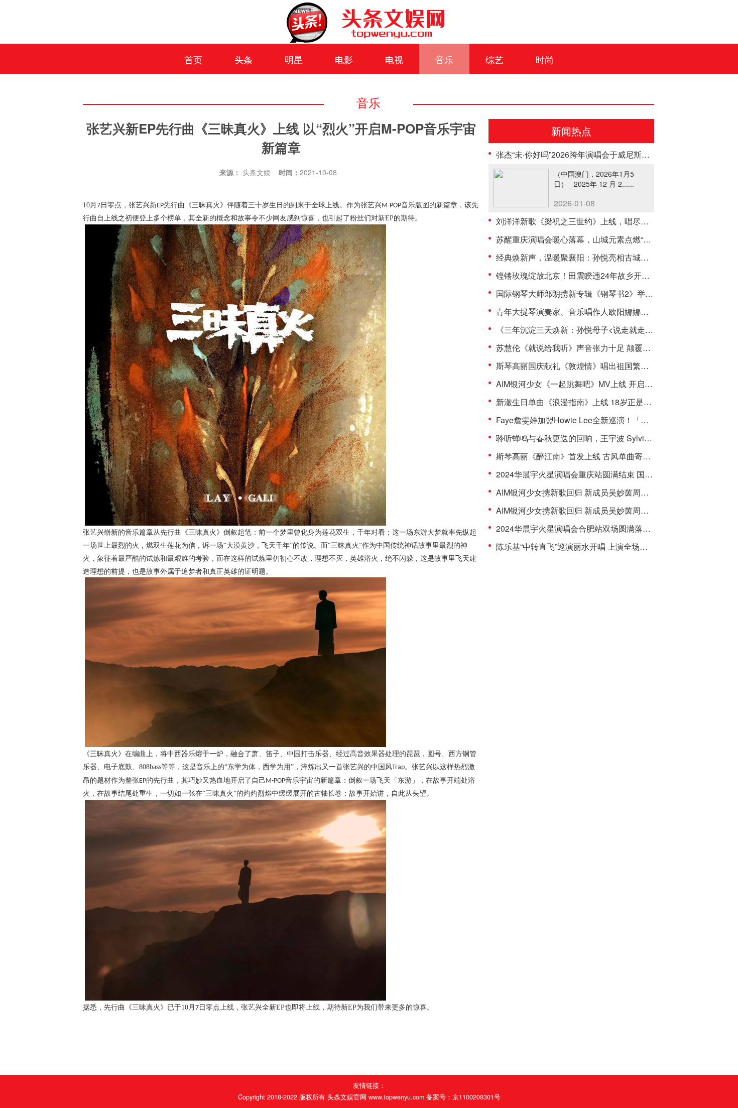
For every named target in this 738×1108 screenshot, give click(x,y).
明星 (294, 59)
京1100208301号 (476, 1096)
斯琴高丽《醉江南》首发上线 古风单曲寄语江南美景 (589, 456)
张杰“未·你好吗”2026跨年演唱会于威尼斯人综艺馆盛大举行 (601, 154)
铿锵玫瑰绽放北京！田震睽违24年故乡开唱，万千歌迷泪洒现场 (609, 275)
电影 (344, 59)
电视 (394, 59)
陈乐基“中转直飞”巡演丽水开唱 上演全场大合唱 (580, 546)
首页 (193, 59)
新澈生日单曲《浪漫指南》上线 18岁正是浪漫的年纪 (590, 402)
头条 (243, 59)
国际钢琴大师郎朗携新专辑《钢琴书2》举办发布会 (586, 293)
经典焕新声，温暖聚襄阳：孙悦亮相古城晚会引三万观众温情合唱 (612, 257)
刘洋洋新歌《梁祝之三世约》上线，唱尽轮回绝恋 (584, 221)
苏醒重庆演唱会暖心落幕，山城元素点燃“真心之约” (587, 239)
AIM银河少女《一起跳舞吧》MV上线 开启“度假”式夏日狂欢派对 (609, 384)
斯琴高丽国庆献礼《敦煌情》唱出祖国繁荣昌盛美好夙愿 (596, 366)
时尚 (545, 59)
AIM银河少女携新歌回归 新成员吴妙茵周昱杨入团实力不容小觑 (608, 492)
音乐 (444, 59)
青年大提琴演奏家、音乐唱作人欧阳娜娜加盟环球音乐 (592, 311)
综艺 (494, 59)
